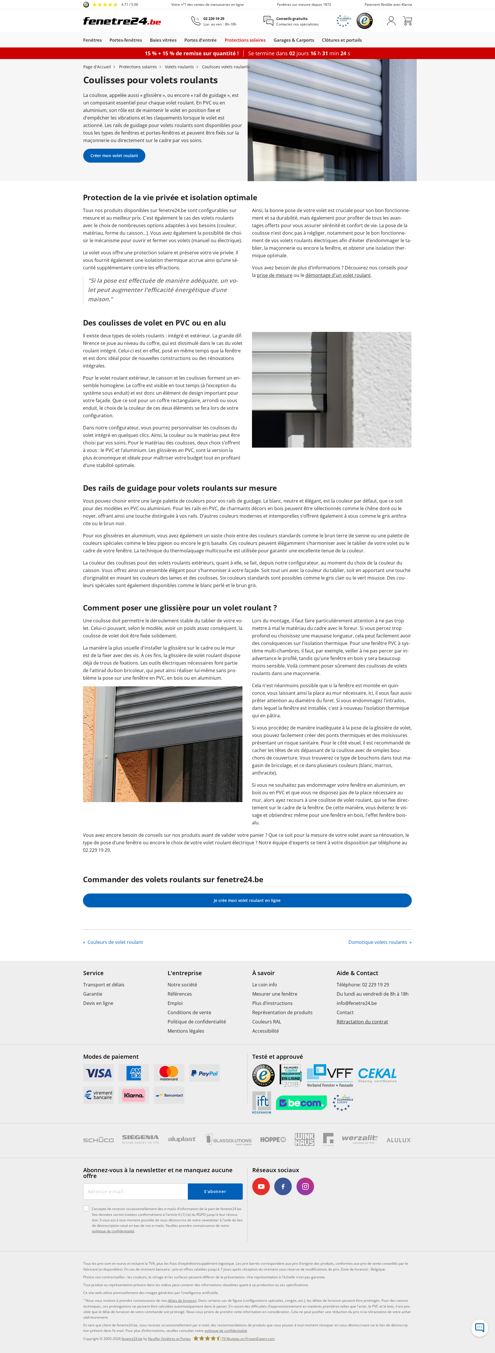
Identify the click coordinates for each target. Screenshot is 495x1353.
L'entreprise (185, 973)
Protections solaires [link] (245, 40)
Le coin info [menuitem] (264, 984)
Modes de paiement (111, 1057)
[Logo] (122, 21)
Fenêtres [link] (92, 40)
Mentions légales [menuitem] (186, 1031)
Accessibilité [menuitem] (265, 1031)
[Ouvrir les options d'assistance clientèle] (479, 1328)
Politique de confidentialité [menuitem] (197, 1022)
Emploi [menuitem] (175, 1003)
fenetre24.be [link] (132, 1338)
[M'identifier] (391, 20)
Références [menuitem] (180, 994)
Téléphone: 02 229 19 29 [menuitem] (363, 984)
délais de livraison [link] (182, 1300)
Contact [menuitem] (345, 1012)
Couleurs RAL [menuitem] (266, 1022)
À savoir (263, 973)
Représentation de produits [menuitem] (282, 1012)
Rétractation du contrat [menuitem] (362, 1022)
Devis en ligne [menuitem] (98, 1003)
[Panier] (407, 20)
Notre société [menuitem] (182, 984)
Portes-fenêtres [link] (126, 40)
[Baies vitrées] (179, 40)
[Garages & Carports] (317, 40)
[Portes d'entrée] (219, 40)
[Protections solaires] (268, 40)
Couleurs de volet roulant (114, 942)
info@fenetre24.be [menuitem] (357, 1003)
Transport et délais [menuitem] (104, 984)
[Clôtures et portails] (364, 40)
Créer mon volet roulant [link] (114, 155)
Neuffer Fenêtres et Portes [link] (169, 1338)
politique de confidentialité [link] (226, 1330)
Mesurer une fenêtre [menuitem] (274, 994)
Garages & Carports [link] (294, 40)
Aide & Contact (357, 973)
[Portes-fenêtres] (144, 40)
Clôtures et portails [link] (342, 40)
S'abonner (215, 1191)
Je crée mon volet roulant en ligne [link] (247, 900)
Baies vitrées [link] (163, 40)
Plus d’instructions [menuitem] (272, 1003)
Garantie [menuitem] (92, 994)
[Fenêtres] (104, 40)
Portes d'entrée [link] (200, 40)
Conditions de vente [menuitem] (189, 1012)
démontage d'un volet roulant (338, 275)
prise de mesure (274, 275)
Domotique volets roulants (378, 942)
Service (93, 973)
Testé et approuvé (277, 1057)
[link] (110, 5)
